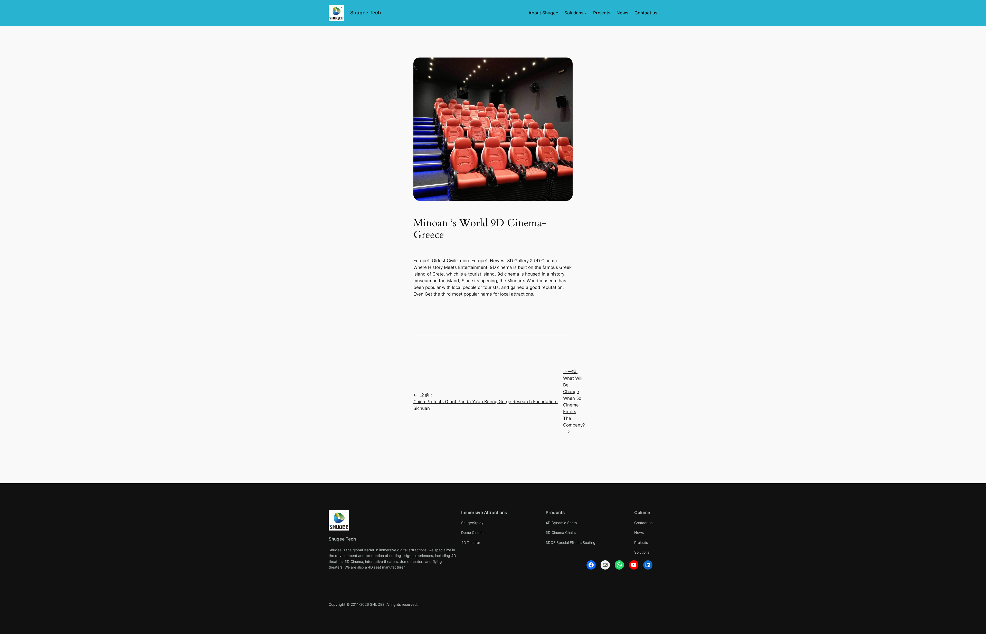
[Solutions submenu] (585, 13)
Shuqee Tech (365, 13)
